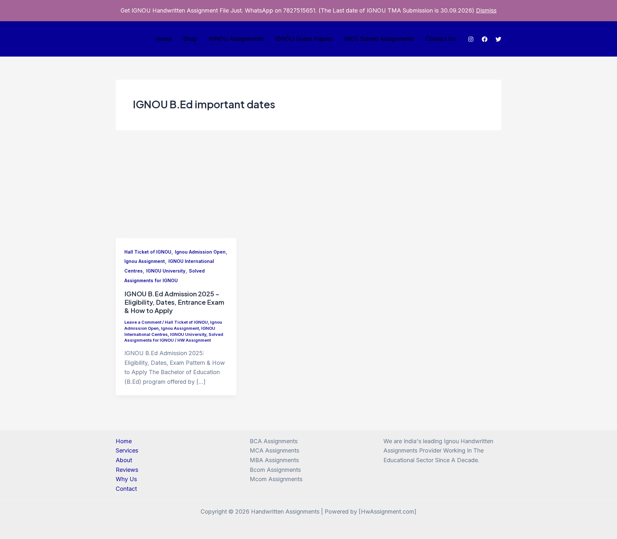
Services (127, 450)
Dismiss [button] (486, 10)
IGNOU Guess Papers (304, 38)
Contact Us (440, 38)
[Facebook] (484, 39)
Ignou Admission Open (200, 252)
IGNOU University (165, 271)
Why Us (126, 479)
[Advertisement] (308, 190)
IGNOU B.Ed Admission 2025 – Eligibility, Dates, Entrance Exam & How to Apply (174, 302)
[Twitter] (498, 39)
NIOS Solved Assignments (379, 38)
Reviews (127, 469)
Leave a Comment (142, 322)
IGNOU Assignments (236, 38)
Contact (126, 488)
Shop (190, 38)
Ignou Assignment (144, 261)
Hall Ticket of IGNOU (147, 252)
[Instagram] (471, 39)
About (124, 460)
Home (164, 38)
